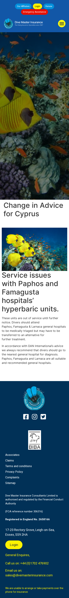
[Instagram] (34, 417)
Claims (9, 460)
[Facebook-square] (26, 417)
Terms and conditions (18, 466)
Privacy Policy (14, 471)
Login (37, 6)
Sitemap (10, 483)
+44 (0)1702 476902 (34, 563)
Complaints (12, 477)
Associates (12, 455)
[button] (61, 23)
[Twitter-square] (43, 417)
